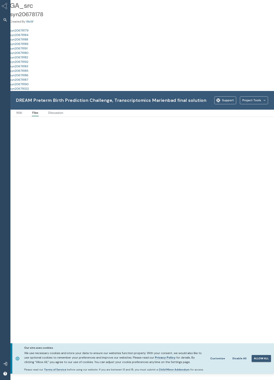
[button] (5, 20)
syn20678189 (19, 44)
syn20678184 (19, 35)
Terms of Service (55, 369)
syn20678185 (19, 71)
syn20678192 (19, 62)
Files (18, 122)
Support (228, 100)
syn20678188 (19, 39)
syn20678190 (19, 84)
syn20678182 (19, 57)
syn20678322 (19, 89)
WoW (29, 21)
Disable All (239, 358)
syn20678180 (19, 53)
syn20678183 (19, 66)
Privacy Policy (165, 357)
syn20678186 (19, 75)
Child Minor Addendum (174, 369)
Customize (217, 358)
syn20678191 (19, 48)
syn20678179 (19, 30)
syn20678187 (19, 80)
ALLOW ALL (261, 358)
